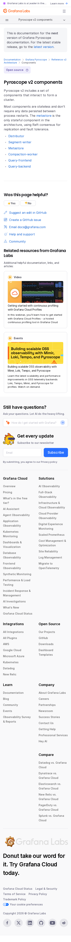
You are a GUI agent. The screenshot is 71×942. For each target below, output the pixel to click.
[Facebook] (7, 922)
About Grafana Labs (52, 692)
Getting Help (47, 729)
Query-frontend (19, 160)
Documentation (12, 59)
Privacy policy (49, 461)
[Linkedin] (30, 922)
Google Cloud (12, 650)
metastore (43, 115)
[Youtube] (52, 922)
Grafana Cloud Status (17, 613)
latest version (44, 47)
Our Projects (47, 631)
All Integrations (13, 631)
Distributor (16, 136)
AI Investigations (14, 601)
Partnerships (47, 704)
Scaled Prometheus (52, 534)
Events (7, 711)
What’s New (11, 607)
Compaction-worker (23, 154)
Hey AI (43, 741)
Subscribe (56, 452)
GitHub (43, 638)
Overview (9, 486)
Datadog (9, 668)
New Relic (9, 674)
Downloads (46, 644)
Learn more (57, 3)
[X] (18, 922)
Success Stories (49, 717)
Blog (6, 698)
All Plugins (10, 638)
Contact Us (46, 723)
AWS (6, 644)
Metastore (16, 148)
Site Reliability (48, 551)
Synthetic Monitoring (17, 574)
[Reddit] (64, 922)
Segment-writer (19, 142)
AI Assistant (11, 509)
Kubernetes (11, 662)
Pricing (7, 492)
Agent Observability (16, 515)
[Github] (41, 922)
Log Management (50, 557)
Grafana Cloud (38, 864)
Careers (44, 698)
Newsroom (46, 711)
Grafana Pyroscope (36, 59)
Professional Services (53, 735)
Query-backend (19, 166)
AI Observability (49, 486)
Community (10, 704)
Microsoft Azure (13, 656)
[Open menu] (64, 11)
